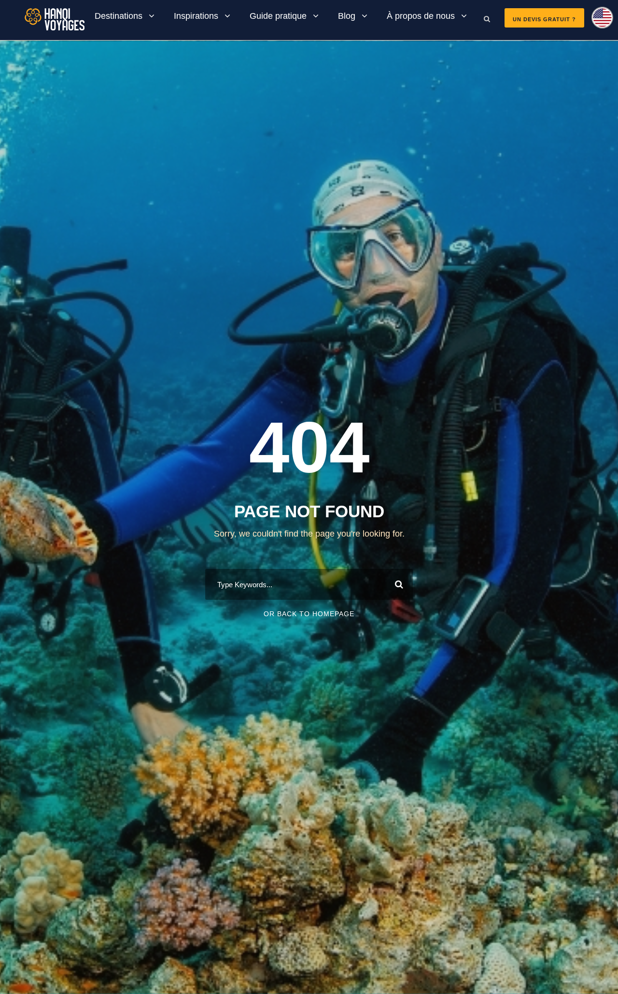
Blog (346, 16)
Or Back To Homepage (309, 614)
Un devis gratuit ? (544, 19)
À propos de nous (421, 16)
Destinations (118, 16)
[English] (598, 21)
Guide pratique (278, 16)
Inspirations (196, 16)
